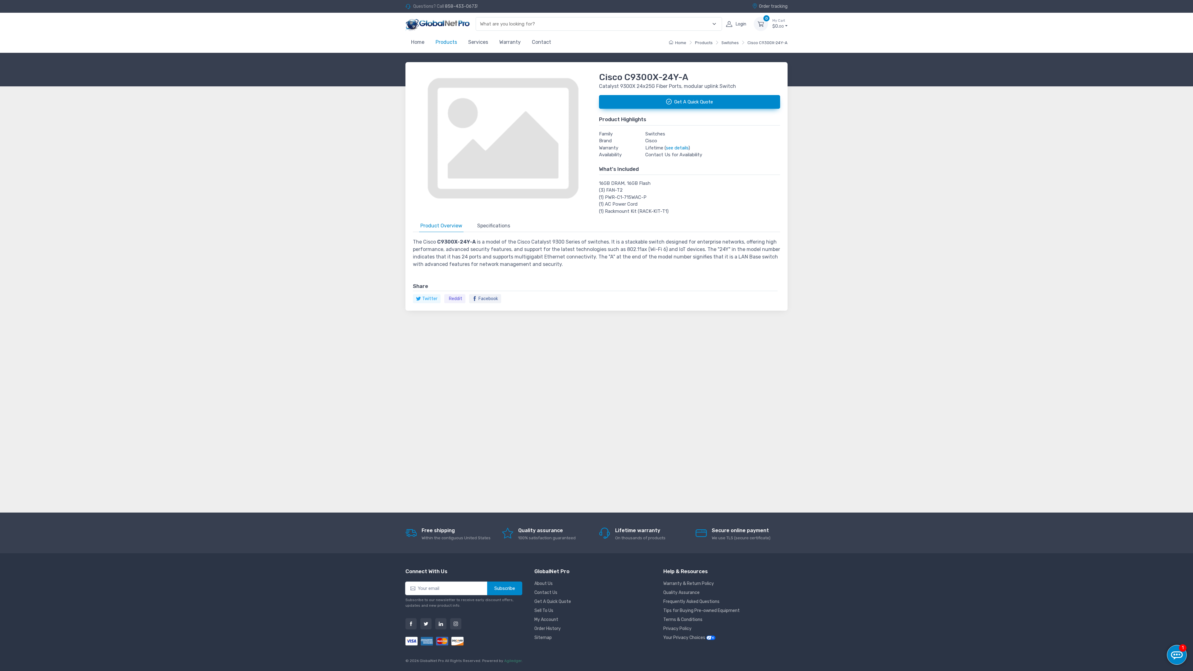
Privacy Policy (677, 628)
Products (446, 42)
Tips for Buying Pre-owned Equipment (701, 610)
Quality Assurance (681, 592)
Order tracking (773, 6)
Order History (547, 628)
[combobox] (595, 24)
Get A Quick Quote (552, 601)
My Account (546, 619)
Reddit (455, 298)
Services (478, 42)
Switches (730, 42)
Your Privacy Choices (684, 637)
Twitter (429, 298)
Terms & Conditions (682, 619)
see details (677, 148)
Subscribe (504, 588)
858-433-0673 (461, 6)
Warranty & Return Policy (688, 583)
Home (417, 42)
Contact (541, 42)
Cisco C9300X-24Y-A (767, 42)
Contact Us (545, 592)
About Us (543, 583)
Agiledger (513, 661)
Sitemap (543, 637)
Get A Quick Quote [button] (693, 102)
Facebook (488, 298)
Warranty (510, 42)
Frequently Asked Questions (691, 601)
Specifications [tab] (493, 226)
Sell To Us (543, 610)
